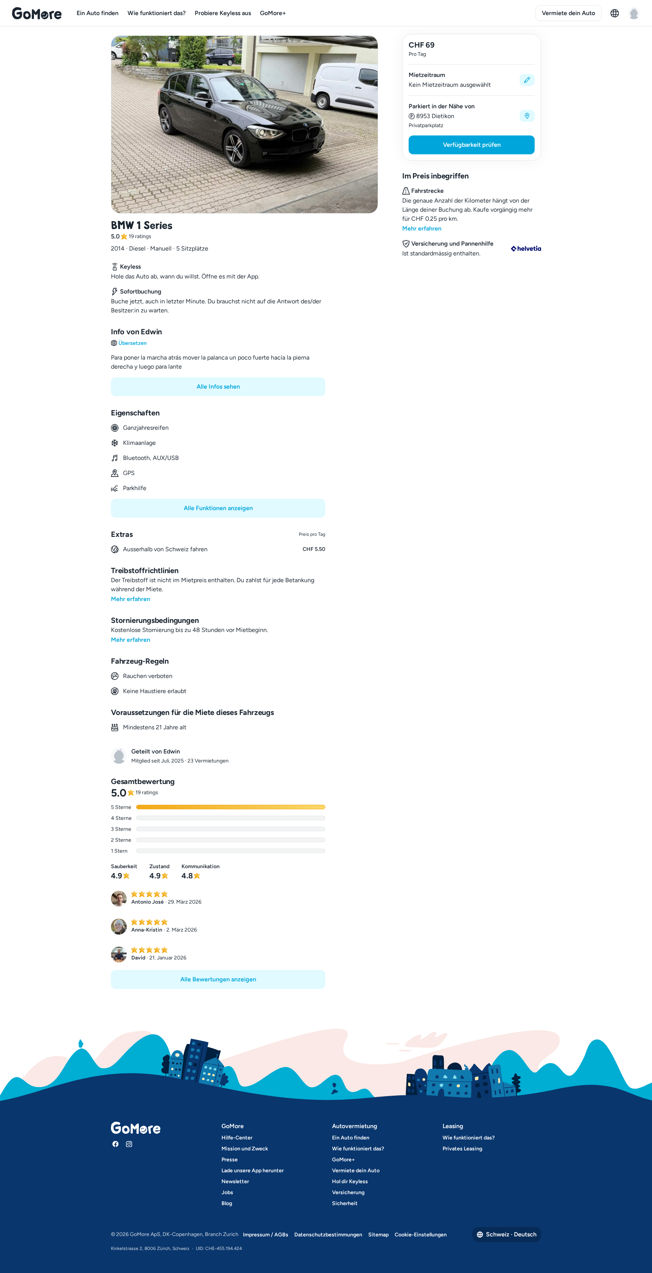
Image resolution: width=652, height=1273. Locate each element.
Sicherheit (345, 1203)
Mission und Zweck (244, 1148)
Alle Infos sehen (218, 386)
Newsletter (235, 1181)
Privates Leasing (462, 1148)
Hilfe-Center (236, 1138)
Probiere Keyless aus (223, 13)
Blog (226, 1203)
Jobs (227, 1192)
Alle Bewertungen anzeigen (218, 979)
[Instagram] (129, 1143)
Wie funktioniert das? (157, 13)
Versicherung (348, 1192)
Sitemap (378, 1234)
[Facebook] (115, 1143)
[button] (472, 80)
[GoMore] (37, 13)
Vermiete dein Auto (568, 13)
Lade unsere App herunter (252, 1170)
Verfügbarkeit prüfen (472, 144)
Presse (229, 1159)
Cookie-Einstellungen (421, 1234)
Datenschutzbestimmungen (328, 1234)
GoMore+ (273, 13)
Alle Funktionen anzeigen (218, 508)
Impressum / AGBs (265, 1234)
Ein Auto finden (97, 13)
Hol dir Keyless (350, 1181)
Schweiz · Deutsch (511, 1234)
